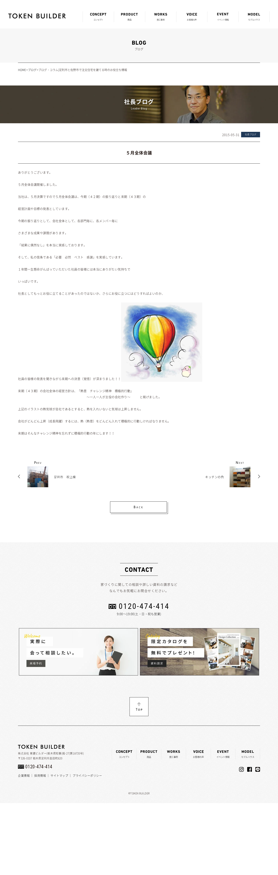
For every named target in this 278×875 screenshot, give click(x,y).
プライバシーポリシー (87, 775)
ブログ (32, 70)
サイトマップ (59, 775)
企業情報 (24, 775)
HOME (22, 70)
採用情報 (40, 775)
